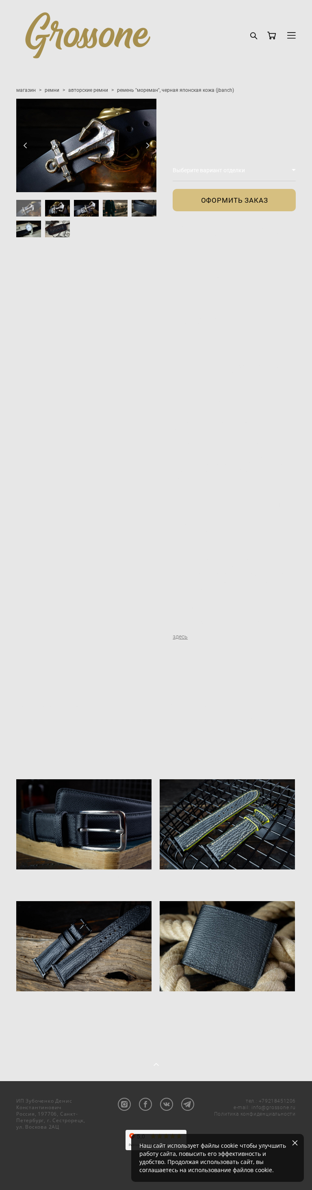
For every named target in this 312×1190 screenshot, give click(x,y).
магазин (26, 90)
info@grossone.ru (273, 1107)
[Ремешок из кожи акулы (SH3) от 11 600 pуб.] (84, 946)
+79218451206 (277, 1101)
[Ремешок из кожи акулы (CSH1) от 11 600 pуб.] (227, 824)
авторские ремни (88, 90)
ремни (52, 90)
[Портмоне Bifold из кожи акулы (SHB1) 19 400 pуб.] (227, 946)
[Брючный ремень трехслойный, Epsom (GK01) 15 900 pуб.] (84, 824)
